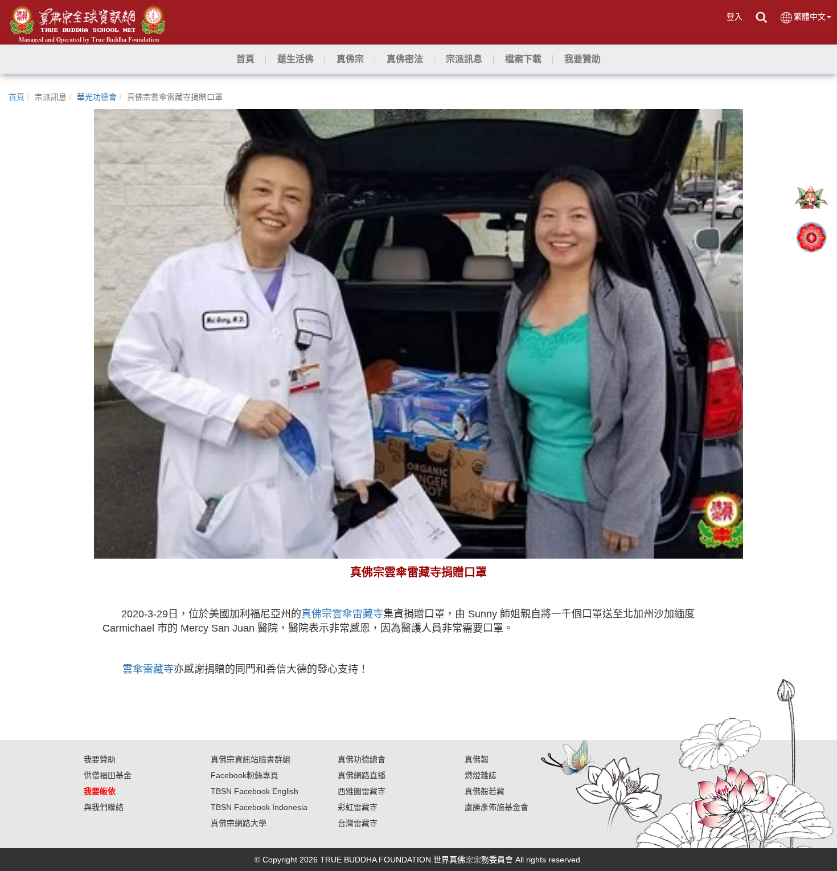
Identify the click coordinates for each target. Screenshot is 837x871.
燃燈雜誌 (481, 775)
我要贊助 (100, 759)
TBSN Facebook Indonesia (259, 807)
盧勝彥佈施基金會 (496, 807)
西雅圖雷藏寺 (361, 791)
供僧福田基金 (108, 775)
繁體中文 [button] (810, 16)
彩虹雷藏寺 (358, 807)
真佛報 (477, 759)
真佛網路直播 (361, 775)
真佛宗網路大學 (238, 823)
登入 (734, 16)
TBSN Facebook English (254, 791)
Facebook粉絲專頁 (244, 775)
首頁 (16, 96)
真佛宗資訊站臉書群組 (250, 759)
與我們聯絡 (104, 807)
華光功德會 (97, 96)
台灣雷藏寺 (358, 823)
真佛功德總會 (361, 759)
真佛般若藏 (484, 791)
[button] (295, 59)
